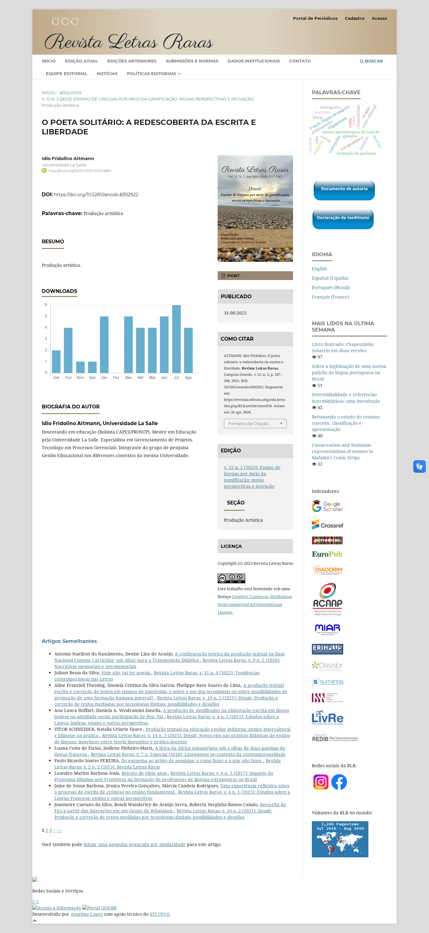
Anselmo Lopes (87, 914)
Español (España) (330, 278)
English (319, 269)
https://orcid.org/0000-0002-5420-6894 (80, 171)
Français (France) (330, 297)
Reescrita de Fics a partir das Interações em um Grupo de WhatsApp (170, 807)
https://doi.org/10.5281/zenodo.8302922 (96, 194)
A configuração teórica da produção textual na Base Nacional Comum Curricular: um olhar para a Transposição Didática (169, 657)
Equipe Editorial (66, 73)
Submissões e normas (192, 60)
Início (49, 60)
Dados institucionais (254, 60)
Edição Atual (81, 60)
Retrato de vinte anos (145, 773)
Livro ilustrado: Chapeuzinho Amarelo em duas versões (343, 347)
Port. (233, 275)
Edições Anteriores (131, 60)
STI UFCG (160, 914)
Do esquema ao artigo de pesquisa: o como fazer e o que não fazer (192, 760)
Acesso (379, 18)
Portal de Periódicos (315, 18)
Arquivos (70, 92)
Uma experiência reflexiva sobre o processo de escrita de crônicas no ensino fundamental (172, 789)
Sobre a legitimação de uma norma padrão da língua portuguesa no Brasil (349, 372)
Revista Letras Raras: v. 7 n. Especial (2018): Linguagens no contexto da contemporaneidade (188, 754)
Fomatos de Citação (248, 423)
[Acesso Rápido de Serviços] (33, 901)
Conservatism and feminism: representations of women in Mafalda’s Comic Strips (342, 451)
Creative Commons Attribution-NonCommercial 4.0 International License (255, 604)
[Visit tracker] (340, 856)
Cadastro (355, 18)
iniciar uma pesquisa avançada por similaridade (135, 844)
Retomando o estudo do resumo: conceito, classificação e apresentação (346, 423)
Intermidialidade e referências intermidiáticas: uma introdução (346, 397)
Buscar (373, 60)
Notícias (107, 73)
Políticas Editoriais (152, 73)
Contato (300, 60)
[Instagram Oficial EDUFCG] (37, 901)
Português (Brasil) (331, 287)
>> (59, 830)
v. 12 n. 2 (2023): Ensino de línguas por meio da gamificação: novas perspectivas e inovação (148, 98)
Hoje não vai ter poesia (126, 673)
